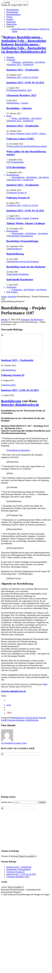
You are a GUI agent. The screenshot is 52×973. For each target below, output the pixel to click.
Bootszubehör (12, 12)
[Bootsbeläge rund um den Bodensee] (22, 261)
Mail (45, 684)
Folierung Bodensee (16, 720)
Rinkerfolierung (15, 253)
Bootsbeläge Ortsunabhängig (22, 241)
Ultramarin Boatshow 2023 (21, 95)
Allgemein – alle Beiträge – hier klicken (28, 62)
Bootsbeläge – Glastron (19, 108)
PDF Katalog (12, 292)
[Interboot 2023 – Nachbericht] (19, 64)
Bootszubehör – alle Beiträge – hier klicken (30, 233)
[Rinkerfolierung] (14, 249)
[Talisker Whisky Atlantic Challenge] (22, 218)
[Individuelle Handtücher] (17, 274)
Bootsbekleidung (13, 14)
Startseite (10, 57)
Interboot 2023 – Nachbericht (22, 69)
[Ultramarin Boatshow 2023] (18, 90)
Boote (8, 116)
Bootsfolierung (12, 9)
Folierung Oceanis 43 (18, 197)
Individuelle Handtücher (19, 279)
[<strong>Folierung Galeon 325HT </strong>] (26, 133)
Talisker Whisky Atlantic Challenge (25, 223)
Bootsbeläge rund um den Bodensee (25, 266)
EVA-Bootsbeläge (16, 167)
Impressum (11, 22)
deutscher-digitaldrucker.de (20, 404)
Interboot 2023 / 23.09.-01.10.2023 (25, 82)
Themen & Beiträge (9, 856)
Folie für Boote (31, 718)
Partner (9, 17)
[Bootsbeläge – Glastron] (17, 103)
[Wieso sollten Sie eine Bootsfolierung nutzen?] (26, 146)
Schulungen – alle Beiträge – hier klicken (29, 289)
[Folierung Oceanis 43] (16, 192)
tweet (8, 705)
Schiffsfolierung (32, 720)
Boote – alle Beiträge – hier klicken (26, 118)
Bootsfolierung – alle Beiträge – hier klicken (30, 177)
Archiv (4, 887)
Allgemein (10, 60)
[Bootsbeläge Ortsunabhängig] (19, 236)
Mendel (4, 319)
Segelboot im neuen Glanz (14, 743)
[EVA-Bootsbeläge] (15, 162)
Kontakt (9, 19)
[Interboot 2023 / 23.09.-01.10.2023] (22, 77)
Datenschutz (11, 24)
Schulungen (11, 287)
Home (3, 296)
